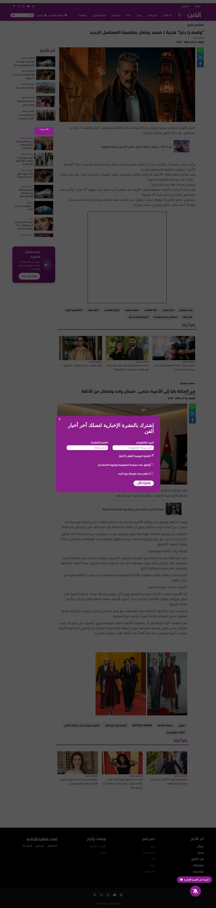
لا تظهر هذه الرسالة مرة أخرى (134, 474)
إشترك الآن (144, 482)
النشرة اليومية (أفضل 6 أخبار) (134, 456)
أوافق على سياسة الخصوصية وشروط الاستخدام (124, 465)
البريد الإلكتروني (145, 442)
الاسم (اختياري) (99, 442)
